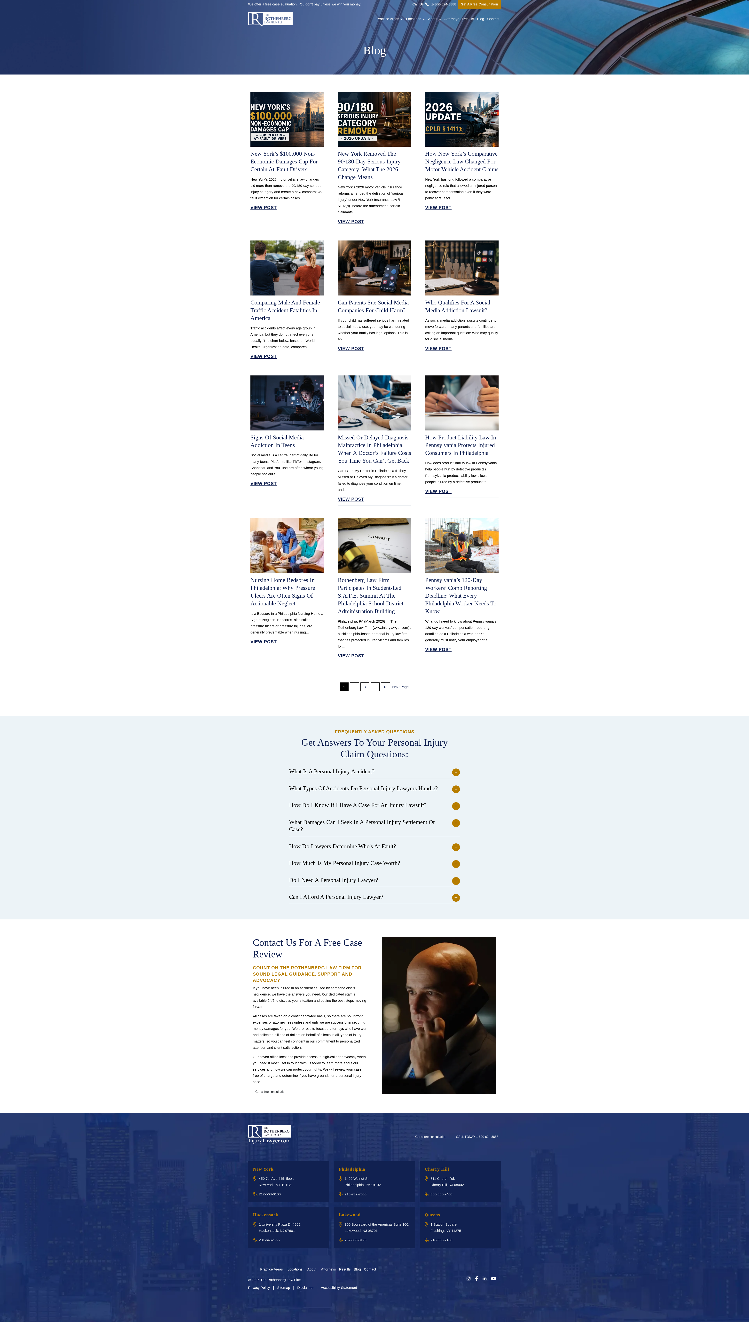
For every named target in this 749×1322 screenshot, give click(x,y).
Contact (493, 19)
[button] (403, 19)
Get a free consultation (270, 1091)
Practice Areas (387, 19)
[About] (318, 1269)
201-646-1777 (270, 1240)
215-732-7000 (356, 1194)
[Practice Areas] (285, 1269)
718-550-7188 (441, 1240)
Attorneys (451, 19)
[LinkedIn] (484, 1278)
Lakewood (350, 1214)
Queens (432, 1214)
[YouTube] (493, 1278)
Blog (480, 19)
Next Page (400, 687)
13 (385, 687)
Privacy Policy (259, 1288)
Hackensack (265, 1214)
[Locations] (305, 1269)
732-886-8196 (356, 1240)
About (432, 19)
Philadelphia (352, 1169)
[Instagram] (468, 1278)
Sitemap (283, 1288)
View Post (263, 207)
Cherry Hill (437, 1169)
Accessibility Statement (339, 1288)
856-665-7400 (441, 1194)
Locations (413, 19)
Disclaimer (305, 1288)
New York (263, 1169)
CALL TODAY (477, 1136)
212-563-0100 (270, 1194)
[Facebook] (476, 1278)
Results (468, 19)
